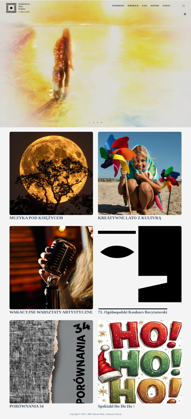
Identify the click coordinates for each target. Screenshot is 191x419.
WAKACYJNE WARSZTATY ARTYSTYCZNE (51, 312)
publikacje (133, 6)
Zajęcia (166, 6)
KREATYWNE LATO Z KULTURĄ (129, 218)
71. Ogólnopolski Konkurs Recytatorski (132, 312)
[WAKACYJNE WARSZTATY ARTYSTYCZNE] (51, 267)
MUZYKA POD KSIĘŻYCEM (36, 218)
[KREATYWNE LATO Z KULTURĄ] (139, 173)
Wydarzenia (118, 6)
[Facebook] (185, 14)
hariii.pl (118, 414)
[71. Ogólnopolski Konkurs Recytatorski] (139, 267)
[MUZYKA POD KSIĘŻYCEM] (51, 173)
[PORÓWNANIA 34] (51, 361)
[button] (89, 122)
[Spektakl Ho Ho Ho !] (139, 361)
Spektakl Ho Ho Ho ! (116, 406)
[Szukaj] (183, 6)
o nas (144, 6)
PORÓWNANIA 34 (27, 406)
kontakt (155, 6)
